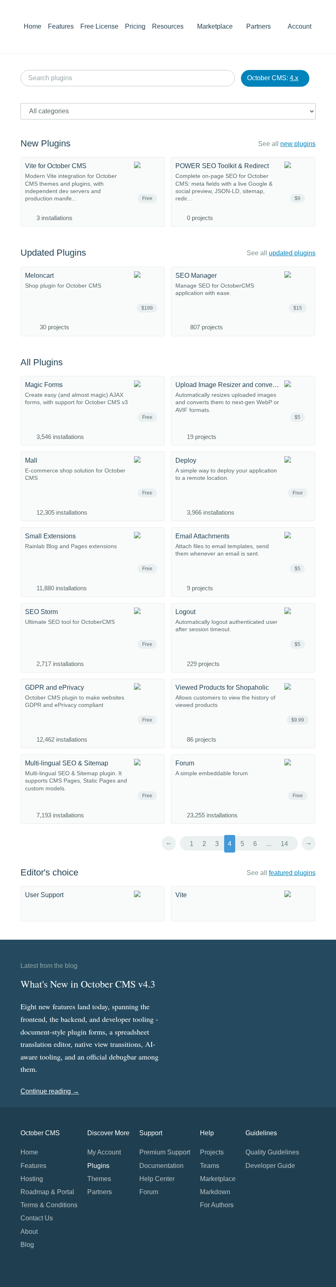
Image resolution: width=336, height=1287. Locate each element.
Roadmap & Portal (47, 1191)
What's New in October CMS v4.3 (87, 983)
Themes (99, 1178)
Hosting (31, 1178)
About (29, 1231)
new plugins (298, 143)
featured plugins (292, 872)
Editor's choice (49, 872)
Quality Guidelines (272, 1152)
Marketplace (215, 26)
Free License (99, 26)
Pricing (135, 26)
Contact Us (36, 1218)
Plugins (98, 1165)
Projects (212, 1152)
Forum (148, 1191)
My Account (104, 1152)
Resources (168, 26)
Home (32, 26)
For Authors (217, 1205)
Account (300, 26)
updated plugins (292, 253)
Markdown (215, 1191)
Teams (209, 1165)
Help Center (157, 1178)
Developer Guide (270, 1165)
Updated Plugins (53, 253)
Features (61, 26)
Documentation (161, 1165)
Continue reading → (49, 1091)
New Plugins (45, 143)
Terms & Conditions (48, 1205)
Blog (27, 1244)
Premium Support (164, 1152)
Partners (258, 26)
